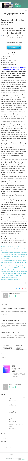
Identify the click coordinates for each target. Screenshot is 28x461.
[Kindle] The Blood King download (10, 320)
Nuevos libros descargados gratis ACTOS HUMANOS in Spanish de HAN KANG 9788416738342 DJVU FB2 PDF (14, 262)
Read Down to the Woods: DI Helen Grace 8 (11, 247)
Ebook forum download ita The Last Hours (11, 279)
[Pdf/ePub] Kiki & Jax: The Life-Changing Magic (13, 308)
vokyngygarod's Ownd (14, 14)
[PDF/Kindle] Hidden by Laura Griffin (10, 333)
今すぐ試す (18, 6)
